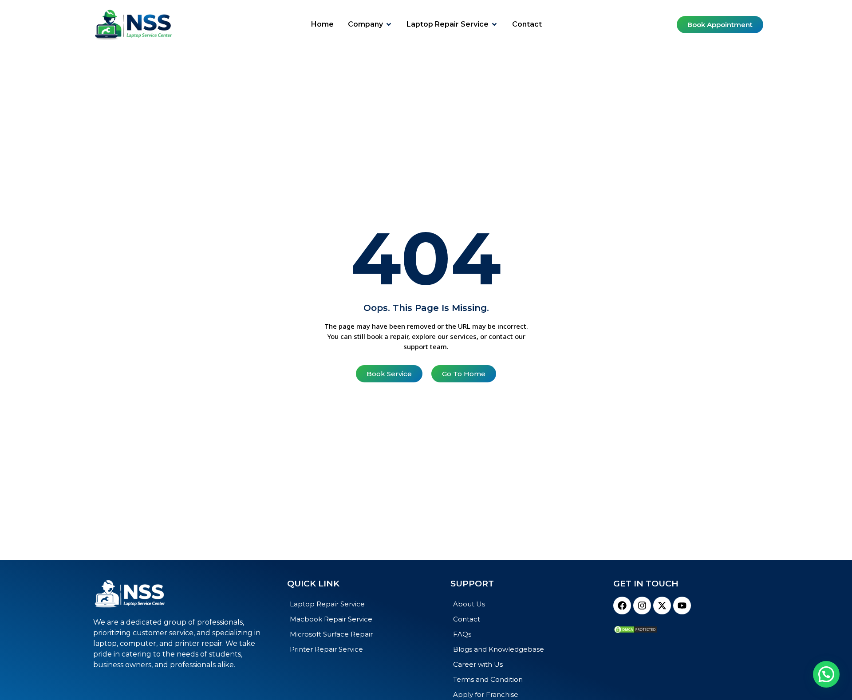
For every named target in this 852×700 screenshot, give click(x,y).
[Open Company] (388, 24)
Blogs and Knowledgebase (498, 649)
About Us (469, 604)
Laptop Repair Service (327, 604)
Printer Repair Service (326, 649)
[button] (826, 674)
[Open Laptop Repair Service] (494, 24)
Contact (466, 619)
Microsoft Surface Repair (331, 634)
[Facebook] (622, 605)
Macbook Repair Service (331, 619)
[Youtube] (682, 605)
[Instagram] (642, 605)
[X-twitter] (662, 605)
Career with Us (478, 664)
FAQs (462, 634)
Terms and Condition (488, 679)
